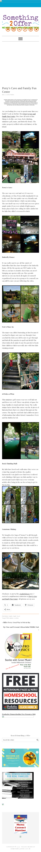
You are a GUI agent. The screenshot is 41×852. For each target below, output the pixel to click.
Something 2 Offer (20, 18)
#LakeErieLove (24, 594)
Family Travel (16, 616)
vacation (16, 618)
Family (10, 616)
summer (11, 618)
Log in (27, 849)
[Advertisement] (20, 62)
